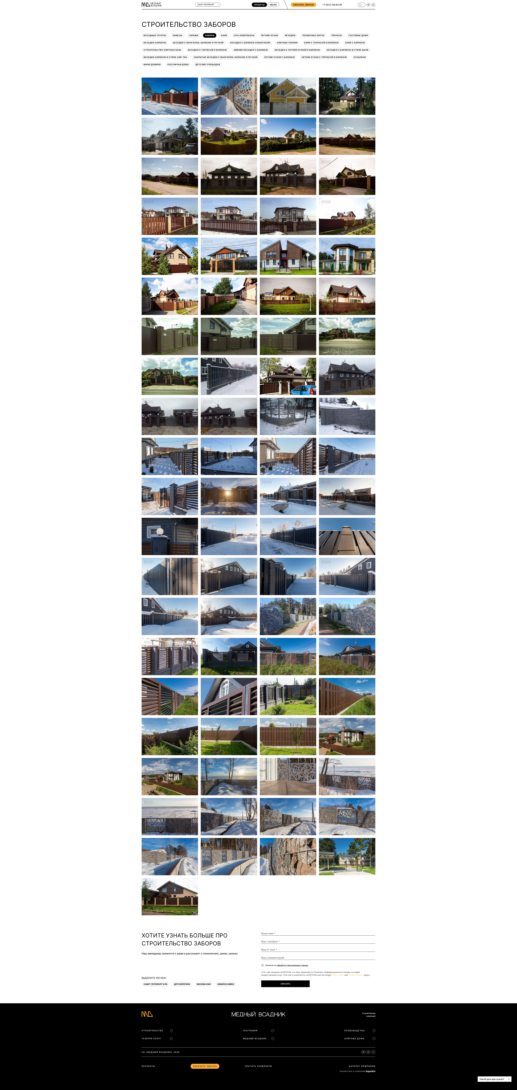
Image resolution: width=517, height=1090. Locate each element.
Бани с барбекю (355, 42)
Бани (224, 35)
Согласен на (286, 965)
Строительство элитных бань (162, 50)
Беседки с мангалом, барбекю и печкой (198, 42)
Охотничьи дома (178, 64)
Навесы (177, 35)
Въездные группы (155, 35)
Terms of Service (355, 975)
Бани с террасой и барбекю (321, 42)
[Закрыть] (508, 1079)
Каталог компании (362, 1066)
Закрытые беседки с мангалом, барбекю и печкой (225, 57)
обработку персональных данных (292, 965)
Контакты (148, 1066)
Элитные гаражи (287, 42)
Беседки (290, 35)
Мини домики (152, 64)
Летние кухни (269, 35)
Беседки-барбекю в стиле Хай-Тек (165, 57)
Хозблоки (360, 57)
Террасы (336, 35)
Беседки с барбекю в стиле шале (347, 50)
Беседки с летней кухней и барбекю (297, 50)
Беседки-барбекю (155, 42)
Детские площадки (207, 64)
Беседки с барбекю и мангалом (250, 42)
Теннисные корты (313, 35)
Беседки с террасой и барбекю (207, 50)
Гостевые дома (358, 35)
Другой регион (182, 984)
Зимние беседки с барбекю (251, 50)
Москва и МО (204, 984)
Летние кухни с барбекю (279, 57)
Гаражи (193, 35)
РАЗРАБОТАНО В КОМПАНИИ (352, 1071)
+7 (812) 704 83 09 (332, 4)
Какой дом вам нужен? (492, 1079)
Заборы (209, 35)
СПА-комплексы (244, 35)
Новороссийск (225, 984)
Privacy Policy (337, 975)
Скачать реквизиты (258, 1066)
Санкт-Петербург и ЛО (155, 984)
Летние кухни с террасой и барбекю (324, 57)
